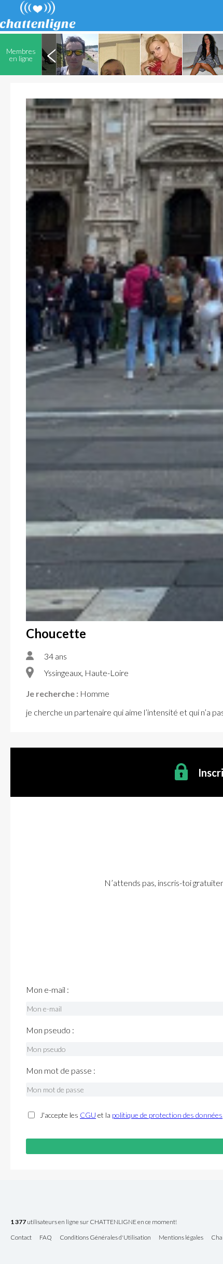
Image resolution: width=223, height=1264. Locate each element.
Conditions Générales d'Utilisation (105, 1237)
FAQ (45, 1237)
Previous (51, 54)
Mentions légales (181, 1237)
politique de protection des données (167, 1115)
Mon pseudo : (50, 1030)
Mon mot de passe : (60, 1070)
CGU (88, 1115)
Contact (21, 1237)
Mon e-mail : (47, 990)
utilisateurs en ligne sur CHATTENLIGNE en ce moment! (93, 1222)
